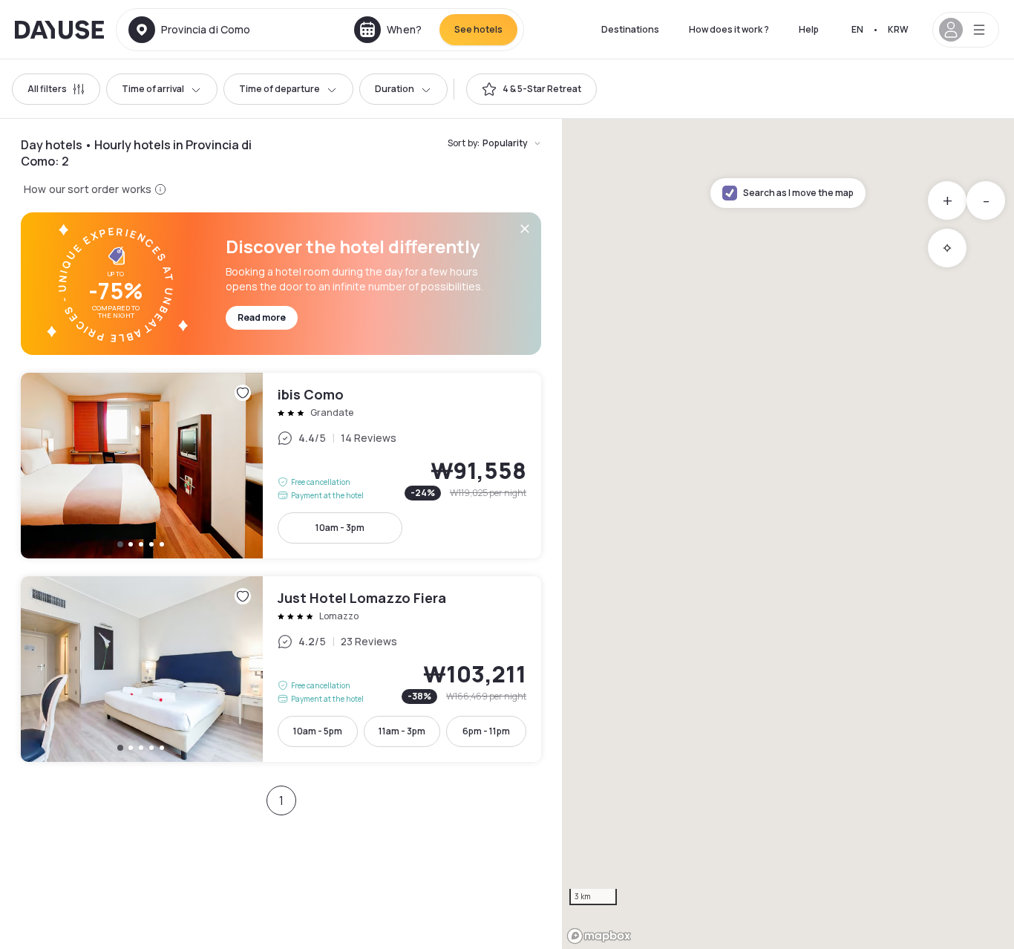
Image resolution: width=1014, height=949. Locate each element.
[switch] (531, 89)
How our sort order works (87, 189)
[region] (788, 534)
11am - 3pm (402, 731)
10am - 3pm (339, 527)
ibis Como (281, 465)
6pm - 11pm (486, 731)
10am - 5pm (317, 731)
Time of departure (279, 88)
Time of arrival (153, 88)
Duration (394, 88)
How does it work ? (729, 29)
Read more (262, 317)
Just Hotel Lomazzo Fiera (281, 669)
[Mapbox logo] (599, 936)
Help (809, 29)
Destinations (630, 29)
